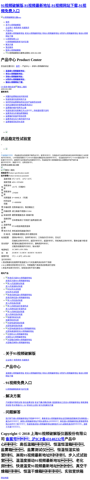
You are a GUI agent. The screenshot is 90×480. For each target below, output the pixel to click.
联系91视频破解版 (13, 50)
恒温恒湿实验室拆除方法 (16, 99)
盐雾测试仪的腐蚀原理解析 (17, 113)
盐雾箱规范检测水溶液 (15, 122)
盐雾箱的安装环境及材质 (16, 116)
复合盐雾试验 (28, 402)
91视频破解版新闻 (13, 42)
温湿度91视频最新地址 (15, 33)
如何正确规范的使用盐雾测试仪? (19, 105)
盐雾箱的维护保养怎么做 (16, 108)
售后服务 (9, 47)
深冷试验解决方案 (45, 405)
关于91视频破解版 (13, 25)
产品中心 (9, 31)
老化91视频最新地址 (33, 33)
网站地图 (4, 478)
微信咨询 (11, 87)
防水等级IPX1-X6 (19, 405)
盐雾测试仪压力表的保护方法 (18, 119)
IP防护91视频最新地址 (69, 33)
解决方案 (9, 45)
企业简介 (9, 28)
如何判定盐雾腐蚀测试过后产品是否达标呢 (23, 102)
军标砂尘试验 (32, 405)
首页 (7, 22)
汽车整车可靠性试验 (14, 402)
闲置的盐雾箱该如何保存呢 (17, 96)
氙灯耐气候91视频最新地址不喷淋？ (23, 418)
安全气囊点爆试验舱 (43, 402)
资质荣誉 (17, 28)
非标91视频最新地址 (50, 33)
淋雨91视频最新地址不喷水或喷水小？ (40, 421)
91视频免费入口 (12, 39)
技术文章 (25, 42)
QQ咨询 (4, 87)
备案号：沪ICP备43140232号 (35, 439)
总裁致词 (25, 28)
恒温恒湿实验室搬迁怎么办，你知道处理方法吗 (27, 111)
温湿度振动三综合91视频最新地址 (66, 402)
